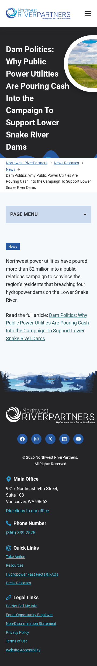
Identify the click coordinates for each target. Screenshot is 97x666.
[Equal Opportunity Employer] (29, 615)
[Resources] (14, 565)
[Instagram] (36, 439)
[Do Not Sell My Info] (21, 606)
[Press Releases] (18, 583)
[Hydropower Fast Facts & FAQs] (32, 574)
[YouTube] (78, 439)
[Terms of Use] (16, 641)
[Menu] (88, 13)
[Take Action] (15, 557)
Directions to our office (27, 510)
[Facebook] (22, 439)
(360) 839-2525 (20, 532)
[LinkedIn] (64, 439)
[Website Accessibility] (23, 650)
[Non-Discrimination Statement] (31, 623)
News (12, 246)
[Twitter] (50, 439)
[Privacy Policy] (17, 632)
